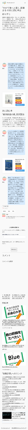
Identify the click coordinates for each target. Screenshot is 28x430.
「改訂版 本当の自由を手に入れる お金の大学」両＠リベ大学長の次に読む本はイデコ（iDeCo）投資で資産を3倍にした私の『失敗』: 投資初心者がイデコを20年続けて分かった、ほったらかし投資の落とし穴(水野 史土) (13, 322)
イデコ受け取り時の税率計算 (9, 386)
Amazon (19, 100)
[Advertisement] (14, 46)
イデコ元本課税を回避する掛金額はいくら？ (13, 403)
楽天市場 (19, 102)
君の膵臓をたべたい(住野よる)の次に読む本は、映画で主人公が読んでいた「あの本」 (13, 346)
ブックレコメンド (11, 2)
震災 (13, 211)
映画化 (4, 211)
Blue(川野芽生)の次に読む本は (9, 367)
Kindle (18, 98)
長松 (7, 214)
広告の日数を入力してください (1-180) (10, 234)
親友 (9, 211)
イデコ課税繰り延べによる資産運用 (11, 395)
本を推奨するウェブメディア (19, 428)
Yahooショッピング (19, 105)
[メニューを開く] (25, 3)
